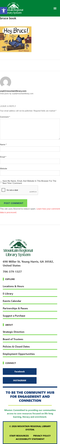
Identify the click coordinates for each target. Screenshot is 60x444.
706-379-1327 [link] (12, 271)
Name (3, 144)
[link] (3, 10)
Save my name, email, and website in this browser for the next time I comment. (29, 182)
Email (3, 157)
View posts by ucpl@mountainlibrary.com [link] (16, 94)
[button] (55, 8)
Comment (5, 117)
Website (3, 168)
